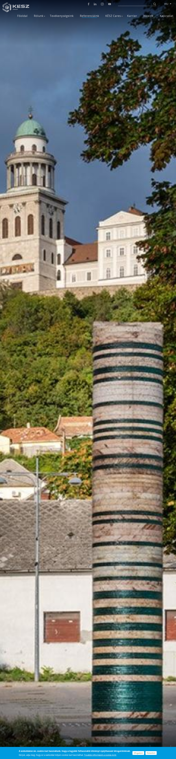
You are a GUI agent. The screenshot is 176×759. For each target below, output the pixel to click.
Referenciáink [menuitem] (89, 16)
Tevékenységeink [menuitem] (61, 16)
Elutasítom (151, 753)
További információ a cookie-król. (100, 755)
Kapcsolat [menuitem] (166, 16)
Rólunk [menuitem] (39, 16)
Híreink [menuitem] (148, 16)
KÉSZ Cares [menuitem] (113, 16)
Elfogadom (138, 753)
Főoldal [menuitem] (22, 16)
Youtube (109, 4)
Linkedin (95, 4)
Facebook (88, 4)
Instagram (102, 4)
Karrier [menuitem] (132, 16)
